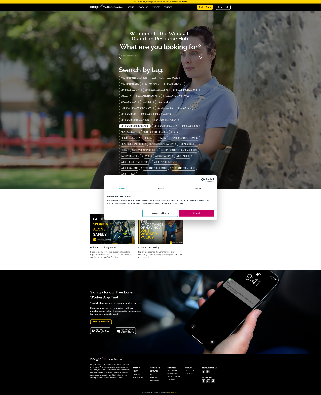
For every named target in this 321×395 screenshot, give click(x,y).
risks (124, 150)
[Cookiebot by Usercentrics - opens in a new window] (203, 180)
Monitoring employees (155, 132)
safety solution (130, 156)
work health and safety (134, 162)
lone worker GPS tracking (156, 114)
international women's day (136, 108)
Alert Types (138, 377)
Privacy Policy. (174, 392)
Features (155, 7)
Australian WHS (130, 84)
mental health (129, 132)
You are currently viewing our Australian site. (160, 2)
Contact (168, 7)
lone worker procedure (134, 126)
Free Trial (154, 377)
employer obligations (185, 90)
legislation (184, 108)
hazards (146, 102)
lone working (190, 126)
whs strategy (163, 156)
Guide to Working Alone (103, 247)
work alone (183, 156)
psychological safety (161, 144)
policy (148, 138)
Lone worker (128, 114)
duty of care (151, 84)
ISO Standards (165, 108)
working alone (129, 168)
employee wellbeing (156, 90)
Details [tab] (160, 188)
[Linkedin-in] (208, 381)
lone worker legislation (135, 120)
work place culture (165, 162)
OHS (176, 132)
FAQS (152, 374)
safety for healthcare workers (179, 150)
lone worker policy (165, 120)
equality (126, 96)
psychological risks (132, 144)
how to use (163, 102)
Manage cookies (159, 213)
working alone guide (155, 168)
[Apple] (203, 371)
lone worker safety (165, 126)
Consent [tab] (123, 188)
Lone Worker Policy (148, 247)
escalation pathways (177, 96)
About (131, 7)
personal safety (130, 138)
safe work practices (143, 150)
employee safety (130, 90)
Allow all (196, 213)
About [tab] (198, 188)
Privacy (162, 138)
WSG (123, 174)
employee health (173, 84)
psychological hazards (185, 138)
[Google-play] (208, 371)
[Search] (199, 56)
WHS (147, 156)
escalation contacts (148, 96)
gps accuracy (128, 102)
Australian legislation (134, 78)
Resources (154, 381)
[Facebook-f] (203, 381)
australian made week (165, 78)
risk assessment (188, 144)
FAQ (133, 174)
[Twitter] (213, 381)
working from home (183, 168)
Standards (142, 7)
